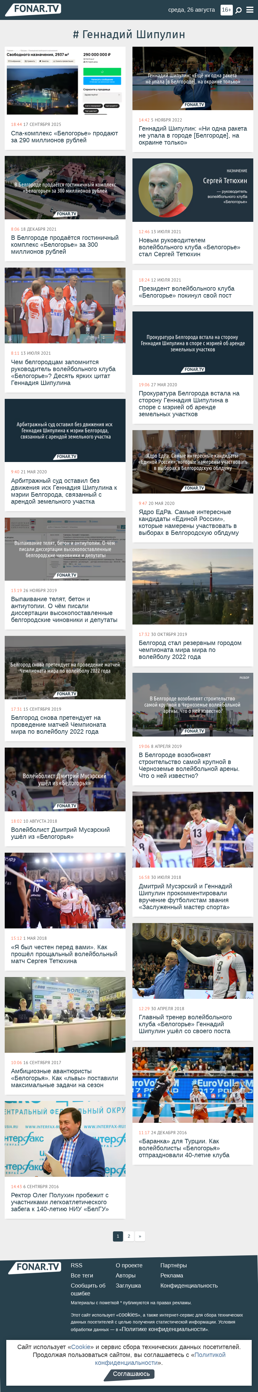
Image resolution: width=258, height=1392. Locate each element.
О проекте (129, 1265)
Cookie (80, 1347)
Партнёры (173, 1265)
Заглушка (128, 1285)
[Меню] (249, 10)
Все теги (82, 1275)
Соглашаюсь (131, 1374)
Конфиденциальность (189, 1285)
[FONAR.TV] (33, 10)
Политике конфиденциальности (163, 1329)
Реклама (171, 1275)
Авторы (126, 1275)
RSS (76, 1265)
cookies (128, 1314)
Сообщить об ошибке (88, 1290)
